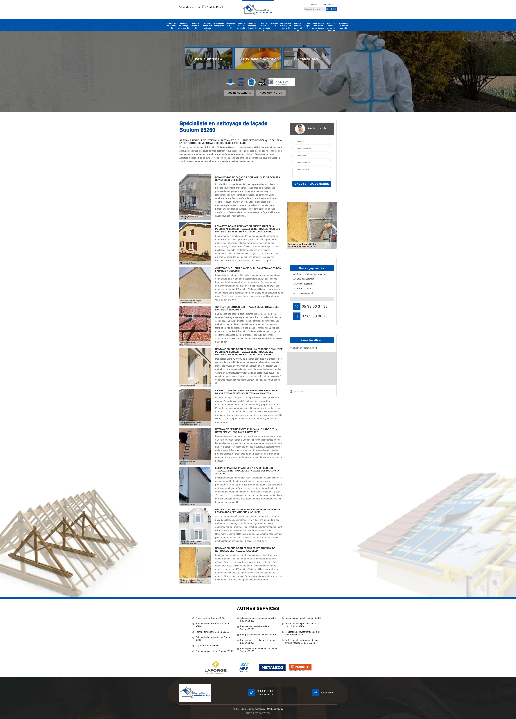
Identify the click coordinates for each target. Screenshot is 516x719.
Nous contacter (271, 93)
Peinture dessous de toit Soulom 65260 (214, 651)
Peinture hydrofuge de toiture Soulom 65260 (213, 638)
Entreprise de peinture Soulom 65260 (258, 634)
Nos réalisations (239, 93)
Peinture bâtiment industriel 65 (298, 26)
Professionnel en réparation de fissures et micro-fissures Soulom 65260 (303, 641)
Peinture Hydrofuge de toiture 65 (183, 25)
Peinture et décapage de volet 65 (252, 25)
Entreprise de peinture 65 (171, 25)
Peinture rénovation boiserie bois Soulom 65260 (256, 627)
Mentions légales (275, 709)
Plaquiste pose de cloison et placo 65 (331, 26)
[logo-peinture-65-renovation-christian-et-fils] (258, 9)
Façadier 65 (274, 24)
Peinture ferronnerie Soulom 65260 (212, 632)
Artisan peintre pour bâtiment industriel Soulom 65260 (258, 649)
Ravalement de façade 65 (219, 24)
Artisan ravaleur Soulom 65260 (210, 618)
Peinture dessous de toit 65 (241, 25)
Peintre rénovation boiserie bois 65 (264, 26)
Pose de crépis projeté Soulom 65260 (303, 618)
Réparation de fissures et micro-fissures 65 (318, 26)
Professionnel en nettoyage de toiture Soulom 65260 (258, 641)
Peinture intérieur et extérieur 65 (207, 26)
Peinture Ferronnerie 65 (195, 25)
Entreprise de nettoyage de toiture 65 (285, 25)
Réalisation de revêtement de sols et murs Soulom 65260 (302, 633)
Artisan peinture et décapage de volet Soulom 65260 (258, 619)
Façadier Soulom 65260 (207, 645)
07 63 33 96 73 (214, 6)
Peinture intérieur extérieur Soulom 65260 (212, 625)
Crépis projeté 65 (307, 25)
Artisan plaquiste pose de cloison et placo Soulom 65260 (302, 625)
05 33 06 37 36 (191, 6)
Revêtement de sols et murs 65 (343, 25)
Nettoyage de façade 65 (230, 25)
